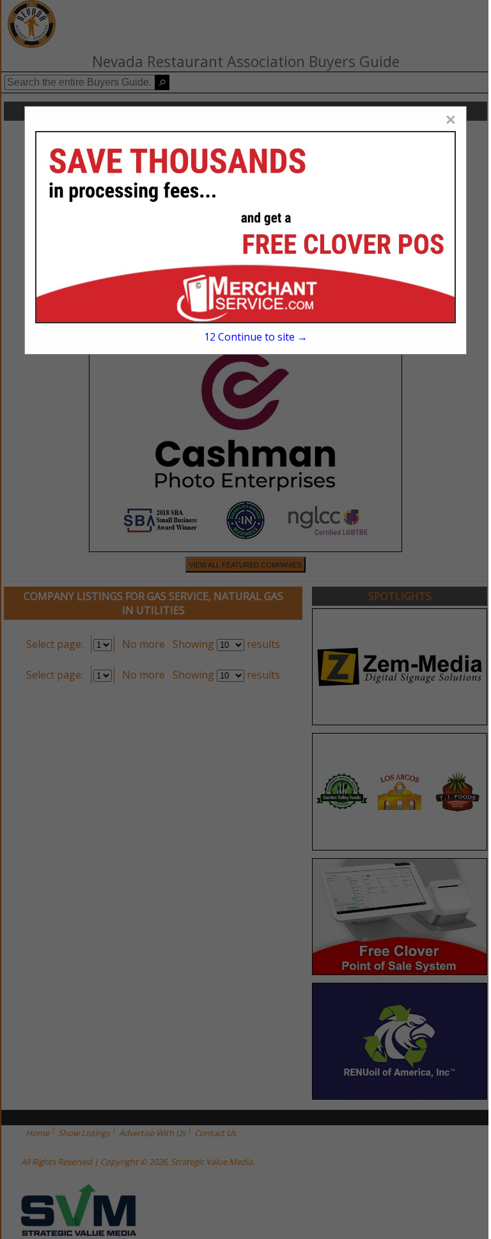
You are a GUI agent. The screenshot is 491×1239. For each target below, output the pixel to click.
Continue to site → (256, 337)
